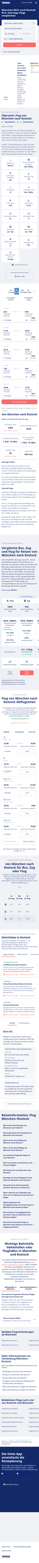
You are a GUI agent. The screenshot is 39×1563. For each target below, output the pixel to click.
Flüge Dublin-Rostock (10, 1431)
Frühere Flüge (11, 841)
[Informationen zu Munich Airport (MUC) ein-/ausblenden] (34, 1319)
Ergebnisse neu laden (18, 723)
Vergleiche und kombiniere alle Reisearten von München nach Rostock (18, 1382)
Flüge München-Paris (10, 1340)
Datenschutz (6, 1551)
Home (4, 1440)
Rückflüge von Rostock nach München (16, 1371)
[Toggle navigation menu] (36, 3)
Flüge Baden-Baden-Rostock (12, 1422)
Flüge (11, 1440)
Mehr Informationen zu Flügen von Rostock (18, 1390)
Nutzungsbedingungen (22, 1547)
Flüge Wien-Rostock (9, 1426)
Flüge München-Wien (10, 1413)
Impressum (6, 1547)
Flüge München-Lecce (10, 1345)
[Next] (34, 291)
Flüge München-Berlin (10, 1409)
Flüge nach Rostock (23, 1440)
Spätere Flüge (28, 841)
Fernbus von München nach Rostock (16, 1375)
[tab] (11, 298)
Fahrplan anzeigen (10, 456)
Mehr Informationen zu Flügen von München (19, 1387)
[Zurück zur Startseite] (6, 3)
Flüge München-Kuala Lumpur (13, 1418)
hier (23, 851)
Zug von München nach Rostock (14, 1378)
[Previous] (5, 897)
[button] (11, 33)
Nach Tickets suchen (10, 431)
